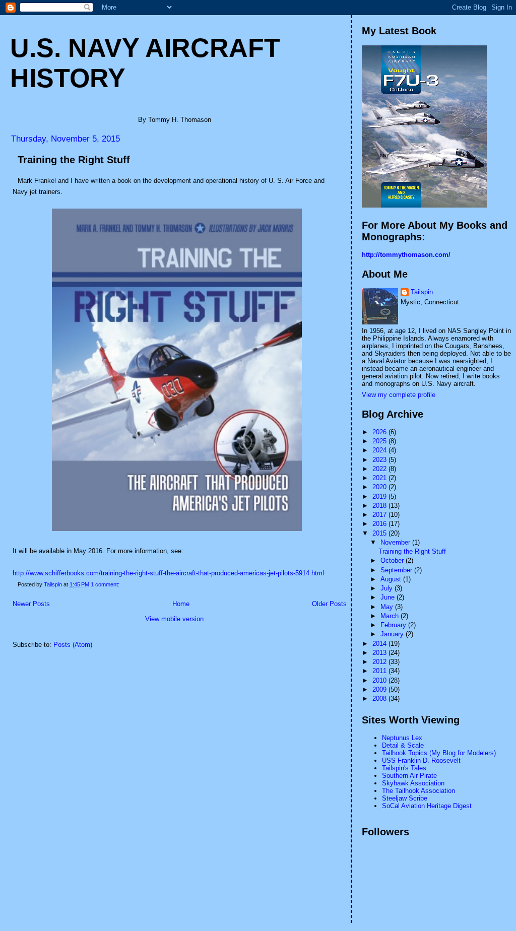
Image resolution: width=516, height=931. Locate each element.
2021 (380, 478)
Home (180, 604)
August (391, 579)
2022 (380, 469)
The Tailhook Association (418, 790)
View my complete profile (398, 394)
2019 (380, 496)
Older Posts (329, 604)
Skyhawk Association (413, 783)
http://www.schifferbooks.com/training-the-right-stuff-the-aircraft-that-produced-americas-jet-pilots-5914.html (168, 573)
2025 (380, 441)
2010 (380, 680)
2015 (380, 533)
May (387, 607)
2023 (380, 459)
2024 (380, 450)
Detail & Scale (403, 745)
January (393, 634)
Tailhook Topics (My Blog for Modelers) (439, 753)
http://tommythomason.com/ (406, 254)
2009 (380, 689)
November (396, 542)
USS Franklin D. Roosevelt (421, 760)
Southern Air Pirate (409, 775)
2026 (380, 432)
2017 (380, 514)
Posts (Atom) (72, 644)
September (397, 570)
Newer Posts (31, 604)
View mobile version (174, 619)
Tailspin (422, 292)
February (394, 625)
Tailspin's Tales (404, 768)
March (390, 616)
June (388, 597)
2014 (380, 643)
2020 (380, 487)
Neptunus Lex (402, 738)
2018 (380, 505)
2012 (380, 662)
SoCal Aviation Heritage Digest (427, 806)
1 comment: (106, 584)
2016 (380, 523)
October (393, 560)
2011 (380, 671)
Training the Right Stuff (74, 159)
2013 (380, 652)
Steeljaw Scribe (404, 798)
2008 (380, 698)
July (387, 588)
